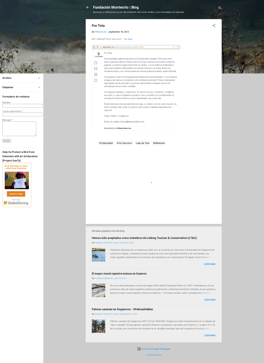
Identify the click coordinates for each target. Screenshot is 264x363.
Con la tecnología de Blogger (155, 349)
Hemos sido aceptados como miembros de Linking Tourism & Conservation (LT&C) (144, 238)
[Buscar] (220, 8)
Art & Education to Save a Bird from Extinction (16, 167)
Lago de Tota (142, 143)
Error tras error (124, 143)
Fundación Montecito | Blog (116, 7)
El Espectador (106, 143)
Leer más (210, 264)
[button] (214, 26)
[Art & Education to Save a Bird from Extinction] (17, 188)
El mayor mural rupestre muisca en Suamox (119, 273)
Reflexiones (159, 143)
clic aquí (128, 39)
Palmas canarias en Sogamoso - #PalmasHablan (122, 309)
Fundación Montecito (153, 355)
